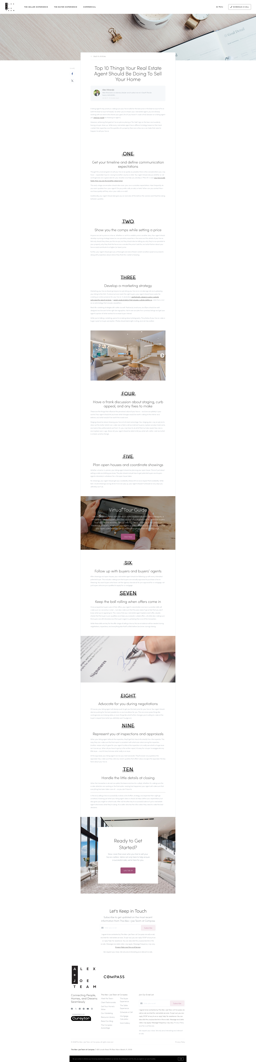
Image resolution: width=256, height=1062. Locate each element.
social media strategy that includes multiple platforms (133, 300)
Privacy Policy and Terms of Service (127, 947)
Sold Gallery (125, 1023)
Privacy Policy (180, 1042)
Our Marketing (107, 1013)
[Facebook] (72, 1008)
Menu (221, 7)
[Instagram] (92, 1008)
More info (159, 1059)
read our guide (98, 117)
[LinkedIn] (79, 1008)
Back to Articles (100, 56)
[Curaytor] (81, 1020)
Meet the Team (107, 998)
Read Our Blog (107, 1021)
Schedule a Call (126, 1012)
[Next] (162, 355)
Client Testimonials (108, 1002)
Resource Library (108, 1017)
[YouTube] (88, 1008)
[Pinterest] (83, 1008)
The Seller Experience (36, 7)
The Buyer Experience (65, 7)
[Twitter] (76, 1008)
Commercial (89, 7)
